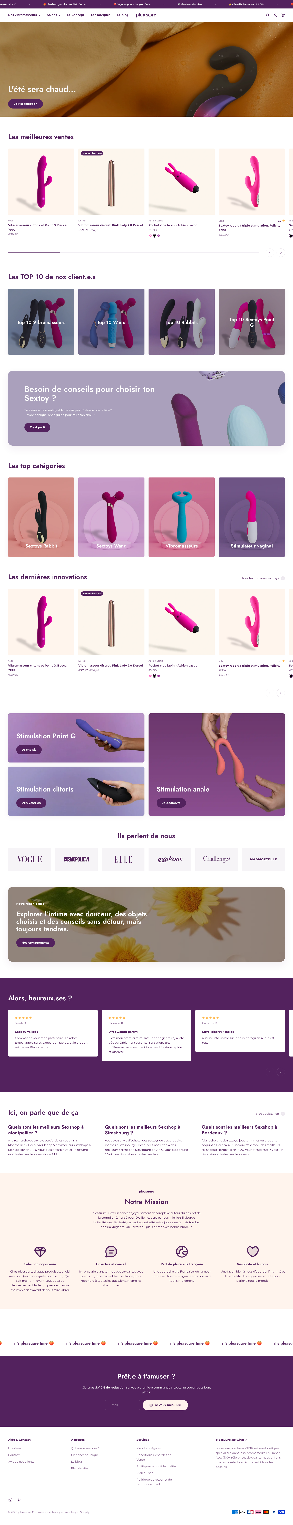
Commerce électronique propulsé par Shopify (61, 1512)
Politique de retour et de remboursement (154, 1482)
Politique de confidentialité (156, 1466)
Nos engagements (36, 942)
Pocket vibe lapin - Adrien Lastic (173, 225)
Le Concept (75, 15)
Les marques (100, 15)
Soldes (52, 15)
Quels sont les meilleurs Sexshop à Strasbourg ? (143, 1129)
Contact (14, 1455)
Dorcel (82, 220)
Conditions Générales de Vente (153, 1457)
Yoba (11, 220)
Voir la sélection (25, 103)
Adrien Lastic (156, 220)
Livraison (14, 1448)
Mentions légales (148, 1448)
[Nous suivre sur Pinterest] (19, 1499)
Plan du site (79, 1468)
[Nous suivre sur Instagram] (10, 1499)
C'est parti (37, 427)
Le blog (122, 15)
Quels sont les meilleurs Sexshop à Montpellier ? (46, 1129)
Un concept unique (85, 1455)
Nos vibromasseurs (22, 15)
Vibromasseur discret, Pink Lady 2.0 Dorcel (110, 225)
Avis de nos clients (21, 1461)
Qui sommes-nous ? (85, 1448)
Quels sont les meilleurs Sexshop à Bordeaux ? (239, 1129)
